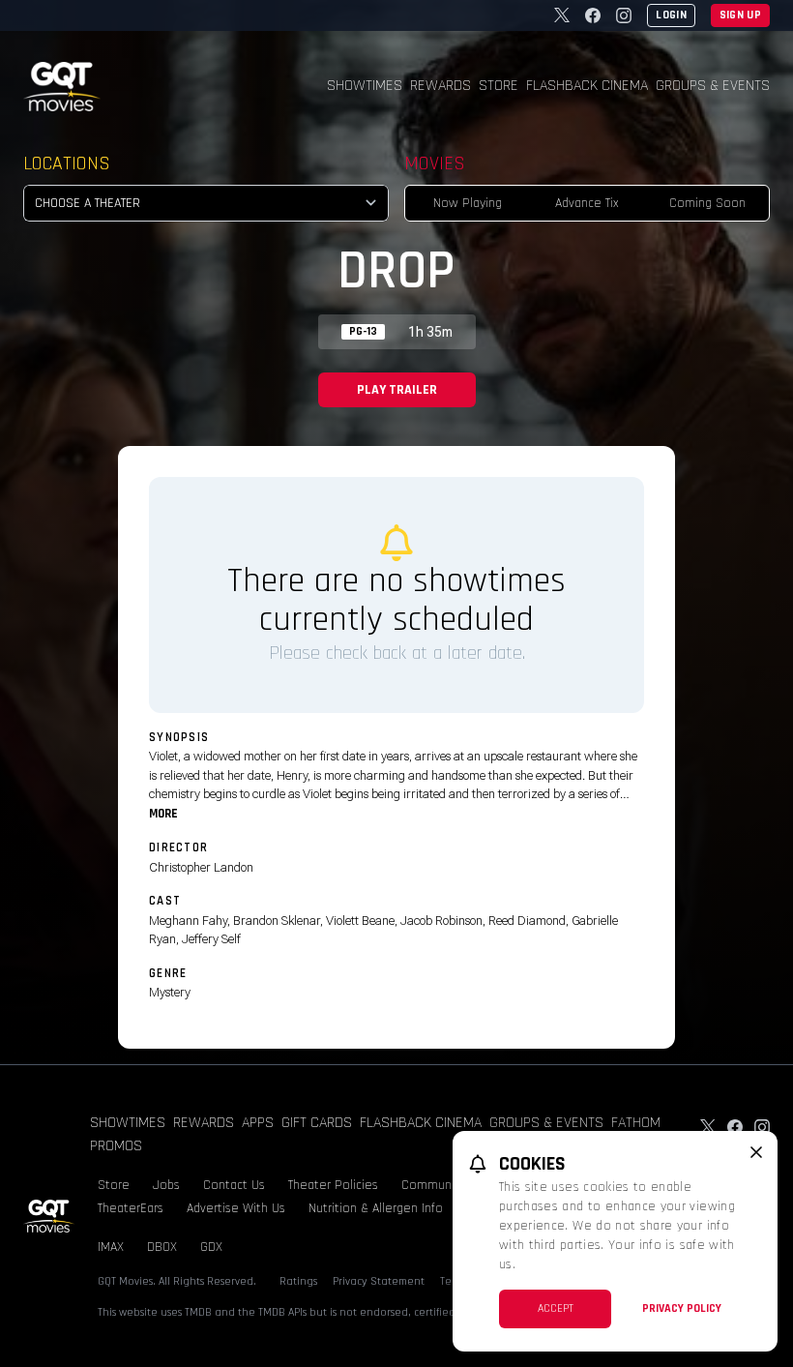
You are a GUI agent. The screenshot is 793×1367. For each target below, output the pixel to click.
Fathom (636, 1123)
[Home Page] (62, 86)
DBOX (162, 1247)
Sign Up (740, 15)
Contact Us (234, 1185)
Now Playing (467, 203)
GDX (211, 1247)
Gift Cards (316, 1123)
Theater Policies (333, 1185)
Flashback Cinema (587, 85)
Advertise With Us (236, 1208)
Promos (116, 1146)
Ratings (298, 1281)
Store (498, 85)
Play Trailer (397, 390)
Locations (66, 163)
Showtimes (364, 85)
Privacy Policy (681, 1308)
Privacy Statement (379, 1281)
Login (671, 15)
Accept (555, 1308)
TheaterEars (130, 1208)
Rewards (440, 85)
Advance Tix (587, 203)
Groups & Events (713, 85)
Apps (258, 1123)
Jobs (166, 1185)
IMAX (111, 1247)
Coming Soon (707, 203)
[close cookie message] (756, 1152)
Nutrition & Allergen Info (375, 1208)
